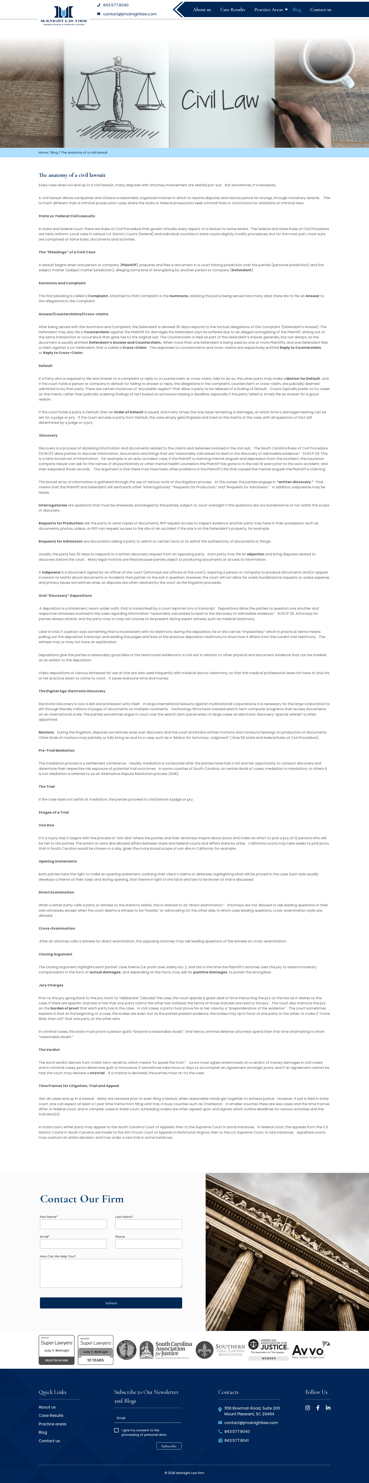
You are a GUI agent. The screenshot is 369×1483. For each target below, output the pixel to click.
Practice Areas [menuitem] (268, 9)
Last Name (124, 1217)
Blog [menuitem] (296, 9)
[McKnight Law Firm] (63, 15)
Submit (111, 1303)
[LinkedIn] (328, 1407)
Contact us (49, 1441)
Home (43, 152)
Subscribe (169, 1446)
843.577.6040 (116, 5)
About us (47, 1407)
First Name (49, 1217)
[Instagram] (307, 1407)
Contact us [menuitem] (320, 9)
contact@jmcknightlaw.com (130, 14)
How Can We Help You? (58, 1256)
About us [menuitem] (202, 9)
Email (45, 1237)
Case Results (51, 1416)
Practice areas (52, 1424)
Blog (54, 152)
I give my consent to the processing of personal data (144, 1432)
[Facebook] (317, 1407)
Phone (120, 1237)
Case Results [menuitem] (232, 9)
